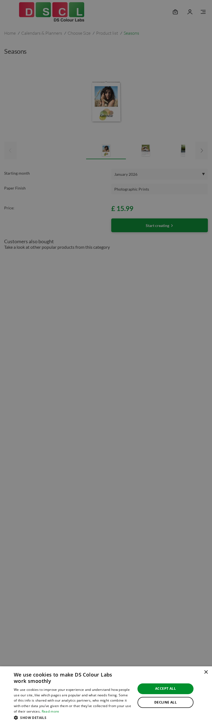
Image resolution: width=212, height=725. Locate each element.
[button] (73, 717)
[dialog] (106, 695)
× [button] (206, 672)
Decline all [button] (165, 702)
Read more (50, 711)
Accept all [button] (165, 688)
